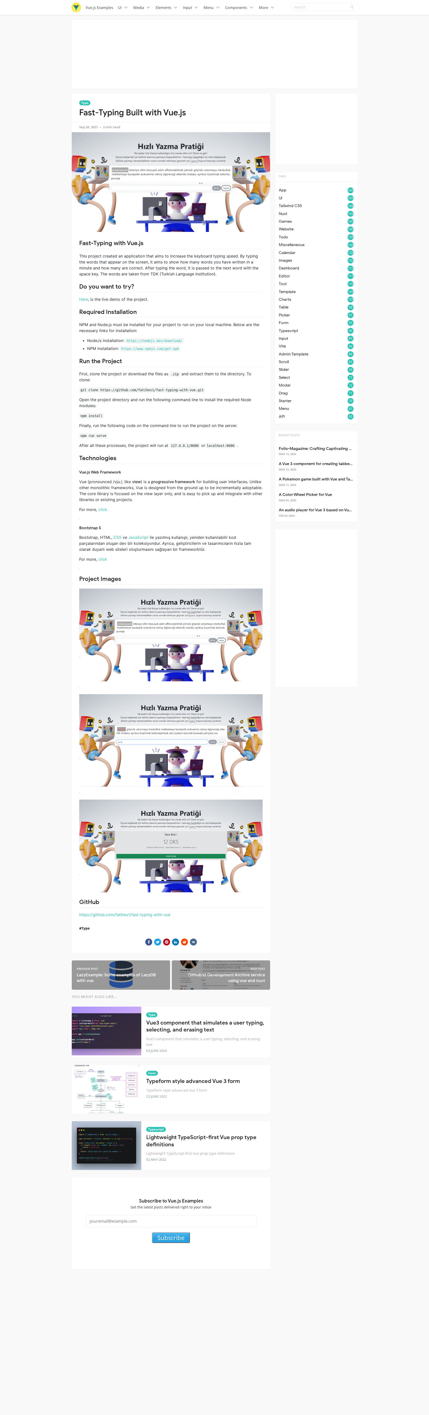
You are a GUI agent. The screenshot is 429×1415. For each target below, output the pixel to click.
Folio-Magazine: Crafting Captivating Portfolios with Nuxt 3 (334, 448)
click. (103, 509)
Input (187, 7)
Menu (209, 7)
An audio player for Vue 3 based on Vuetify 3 (319, 510)
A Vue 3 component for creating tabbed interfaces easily (331, 463)
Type (84, 103)
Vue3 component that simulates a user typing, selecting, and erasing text (205, 1026)
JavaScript (138, 537)
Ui (120, 7)
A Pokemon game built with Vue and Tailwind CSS (324, 479)
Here (83, 299)
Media (138, 7)
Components (236, 7)
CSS (117, 537)
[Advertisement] (214, 53)
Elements (163, 7)
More (263, 7)
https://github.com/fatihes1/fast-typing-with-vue (124, 914)
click (102, 559)
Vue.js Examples (99, 7)
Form (152, 1073)
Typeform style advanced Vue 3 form (193, 1081)
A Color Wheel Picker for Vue (305, 494)
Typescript (156, 1129)
